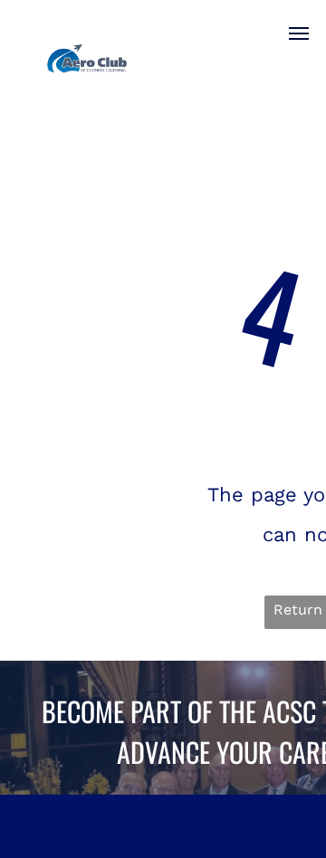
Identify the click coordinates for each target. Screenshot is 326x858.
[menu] (299, 33)
